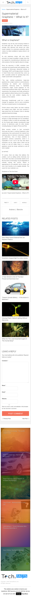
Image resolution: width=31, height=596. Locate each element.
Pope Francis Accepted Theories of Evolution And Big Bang (13, 479)
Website (4, 398)
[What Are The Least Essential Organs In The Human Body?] (15, 330)
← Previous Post (6, 418)
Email (4, 392)
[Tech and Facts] (14, 2)
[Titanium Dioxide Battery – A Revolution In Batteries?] (15, 288)
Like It (15, 202)
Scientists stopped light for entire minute (15, 258)
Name (4, 385)
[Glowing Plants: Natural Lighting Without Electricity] (15, 309)
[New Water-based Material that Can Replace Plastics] (15, 229)
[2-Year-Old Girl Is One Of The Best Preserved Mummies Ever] (15, 268)
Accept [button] (18, 594)
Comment (5, 360)
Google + (24, 202)
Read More (25, 594)
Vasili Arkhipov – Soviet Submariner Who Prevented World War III (15, 527)
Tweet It (6, 202)
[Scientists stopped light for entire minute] (15, 249)
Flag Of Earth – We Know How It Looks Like (14, 503)
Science (5, 20)
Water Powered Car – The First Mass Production (13, 455)
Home (3, 9)
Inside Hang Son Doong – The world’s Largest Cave (14, 432)
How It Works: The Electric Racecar (13, 550)
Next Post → (25, 418)
